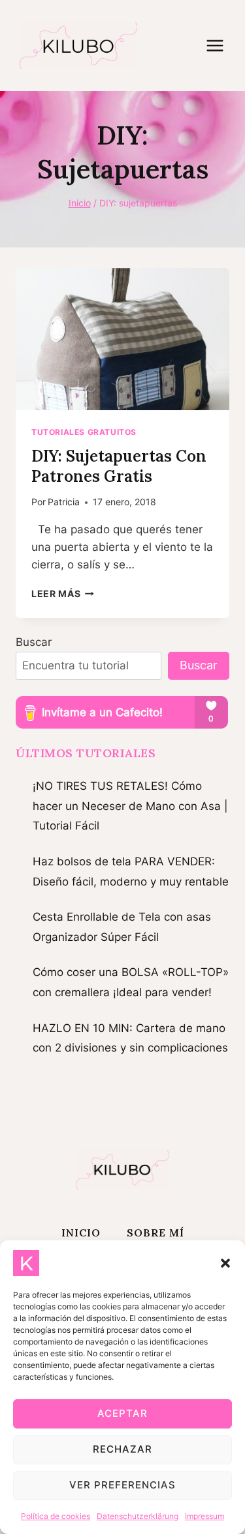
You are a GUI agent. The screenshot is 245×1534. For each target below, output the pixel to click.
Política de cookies (55, 1516)
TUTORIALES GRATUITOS (84, 432)
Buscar (34, 641)
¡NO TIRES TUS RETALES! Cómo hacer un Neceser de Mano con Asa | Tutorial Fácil (130, 805)
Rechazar (122, 1449)
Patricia (64, 502)
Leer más (62, 594)
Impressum (204, 1516)
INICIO (81, 1232)
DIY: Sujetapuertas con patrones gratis (118, 466)
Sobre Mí (155, 1232)
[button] (225, 1263)
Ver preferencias (122, 1485)
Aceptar (122, 1413)
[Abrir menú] (221, 45)
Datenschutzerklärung (137, 1516)
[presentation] (122, 339)
